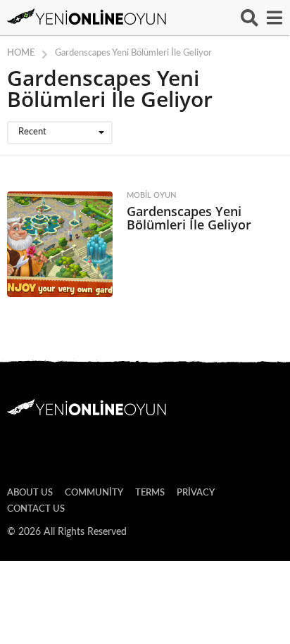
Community (94, 493)
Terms (150, 493)
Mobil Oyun (151, 195)
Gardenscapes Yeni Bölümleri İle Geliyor (189, 218)
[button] (249, 18)
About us (30, 493)
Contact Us (36, 509)
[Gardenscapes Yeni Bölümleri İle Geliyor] (60, 244)
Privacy (196, 493)
